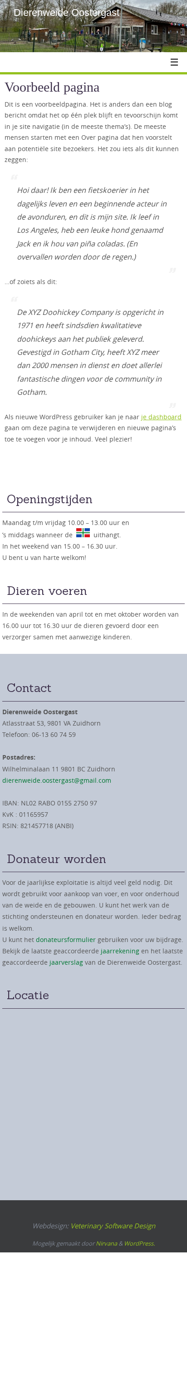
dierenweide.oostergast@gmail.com (56, 780)
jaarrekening (120, 951)
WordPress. (139, 1243)
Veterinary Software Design (112, 1225)
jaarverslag (66, 962)
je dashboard (161, 417)
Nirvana (106, 1243)
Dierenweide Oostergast (66, 12)
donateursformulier (66, 939)
